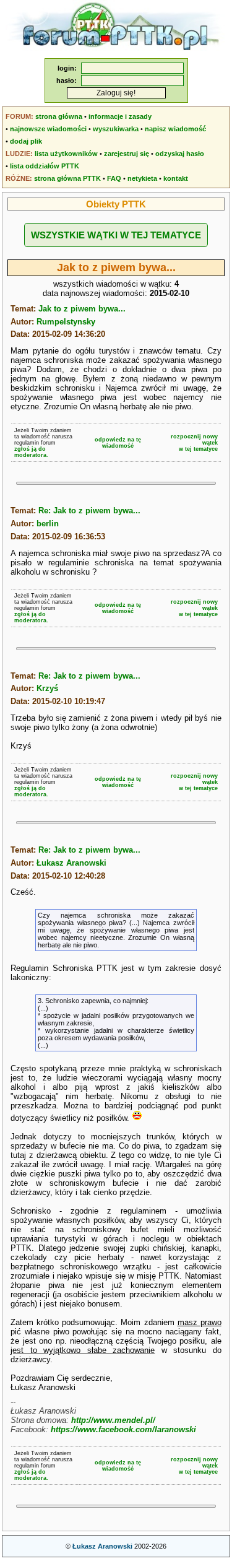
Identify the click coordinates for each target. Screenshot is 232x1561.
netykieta (142, 178)
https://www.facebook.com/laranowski (123, 1429)
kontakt (175, 178)
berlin (48, 523)
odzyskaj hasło (179, 153)
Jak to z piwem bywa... (82, 308)
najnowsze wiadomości (48, 129)
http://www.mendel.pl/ (113, 1420)
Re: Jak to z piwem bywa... (89, 510)
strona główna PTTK (67, 178)
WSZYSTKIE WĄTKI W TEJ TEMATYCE (116, 235)
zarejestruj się (126, 153)
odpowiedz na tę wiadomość (118, 443)
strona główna (58, 116)
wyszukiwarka (116, 129)
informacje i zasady (120, 116)
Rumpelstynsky (66, 321)
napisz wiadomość (175, 129)
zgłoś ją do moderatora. (31, 452)
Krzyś (47, 688)
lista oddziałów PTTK (44, 166)
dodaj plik (26, 141)
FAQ (114, 178)
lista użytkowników (66, 153)
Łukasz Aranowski (71, 862)
